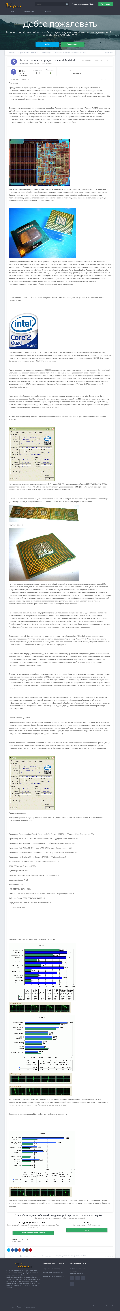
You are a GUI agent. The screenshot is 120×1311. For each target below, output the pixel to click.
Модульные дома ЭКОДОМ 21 (53, 1276)
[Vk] (72, 1284)
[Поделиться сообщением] (108, 79)
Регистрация (105, 4)
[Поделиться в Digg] (16, 1250)
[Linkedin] (83, 1278)
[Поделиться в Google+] (19, 1250)
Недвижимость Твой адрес (52, 1269)
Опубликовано (19, 79)
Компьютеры (47, 63)
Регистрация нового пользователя (33, 1233)
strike (26, 63)
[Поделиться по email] (27, 1250)
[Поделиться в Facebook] (12, 1250)
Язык (12, 1307)
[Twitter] (77, 1278)
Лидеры (47, 11)
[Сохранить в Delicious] (23, 1250)
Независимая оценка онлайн (53, 1272)
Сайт (11, 11)
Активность (28, 11)
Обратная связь (29, 1307)
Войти (47, 44)
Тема (19, 1307)
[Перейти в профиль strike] (14, 62)
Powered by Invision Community (103, 1306)
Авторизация (86, 60)
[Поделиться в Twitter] (8, 1250)
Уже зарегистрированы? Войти (83, 4)
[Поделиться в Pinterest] (30, 1250)
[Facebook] (72, 1278)
